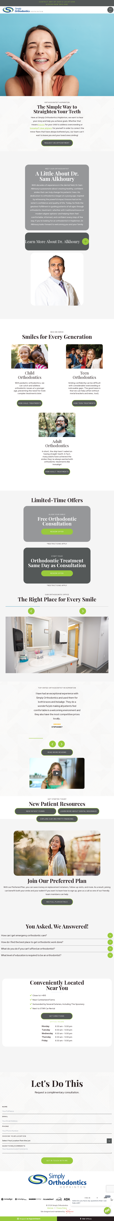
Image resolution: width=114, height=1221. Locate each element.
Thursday (46, 1037)
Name (5, 1107)
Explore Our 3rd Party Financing (56, 819)
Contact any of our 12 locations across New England (57, 3)
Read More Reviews (57, 752)
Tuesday (46, 1030)
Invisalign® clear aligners (41, 128)
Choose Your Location (14, 1136)
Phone (5, 1126)
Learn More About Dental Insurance (78, 811)
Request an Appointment (57, 143)
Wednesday (47, 1033)
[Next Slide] (82, 611)
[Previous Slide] (31, 611)
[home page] (23, 10)
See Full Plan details (57, 902)
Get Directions (56, 1016)
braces (41, 124)
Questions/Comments (13, 1146)
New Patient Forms (35, 811)
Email (5, 1116)
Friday (45, 1040)
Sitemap (50, 1208)
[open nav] (110, 10)
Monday (45, 1026)
